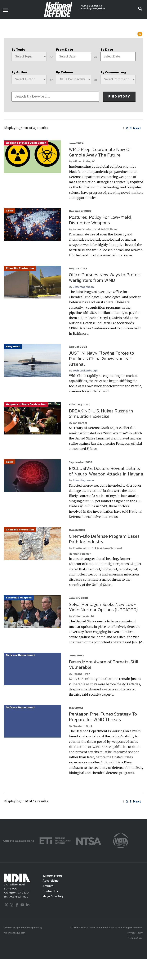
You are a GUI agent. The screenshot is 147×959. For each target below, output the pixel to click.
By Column (64, 72)
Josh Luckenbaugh (85, 370)
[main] (73, 419)
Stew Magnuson (83, 286)
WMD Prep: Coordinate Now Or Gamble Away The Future (100, 152)
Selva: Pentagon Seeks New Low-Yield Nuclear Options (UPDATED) (103, 607)
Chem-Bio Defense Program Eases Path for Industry (104, 539)
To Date (106, 49)
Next (137, 127)
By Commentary (113, 72)
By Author (19, 72)
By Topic (18, 49)
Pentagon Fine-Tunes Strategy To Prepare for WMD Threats (103, 717)
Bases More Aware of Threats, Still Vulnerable (103, 664)
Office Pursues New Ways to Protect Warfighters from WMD (105, 277)
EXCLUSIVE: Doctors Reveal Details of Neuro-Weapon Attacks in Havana (106, 471)
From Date (64, 49)
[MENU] (5, 9)
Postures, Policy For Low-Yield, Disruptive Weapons (100, 220)
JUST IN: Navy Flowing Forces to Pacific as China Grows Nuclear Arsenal (101, 358)
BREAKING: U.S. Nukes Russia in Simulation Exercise (101, 413)
